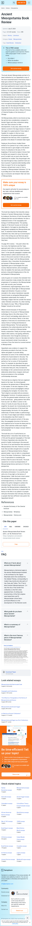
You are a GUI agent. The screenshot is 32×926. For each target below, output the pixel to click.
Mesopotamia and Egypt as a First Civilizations (14, 720)
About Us (4, 905)
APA (5, 526)
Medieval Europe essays (23, 859)
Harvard (17, 526)
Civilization (18, 43)
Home (3, 8)
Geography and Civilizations (9, 691)
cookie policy (15, 923)
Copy (16, 544)
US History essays (6, 837)
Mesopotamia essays (23, 788)
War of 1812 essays (7, 821)
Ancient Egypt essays (23, 797)
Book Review (10, 43)
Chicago (26, 526)
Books (10, 39)
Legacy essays (21, 852)
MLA (10, 526)
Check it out (19, 910)
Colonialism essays (6, 803)
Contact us (4, 909)
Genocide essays (6, 797)
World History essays (23, 812)
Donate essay (5, 892)
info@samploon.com (7, 884)
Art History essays (6, 852)
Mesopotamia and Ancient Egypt (10, 707)
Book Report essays (7, 828)
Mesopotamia (14, 8)
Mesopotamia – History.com (12, 515)
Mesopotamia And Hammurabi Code (11, 684)
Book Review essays (7, 846)
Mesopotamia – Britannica (12, 512)
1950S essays (21, 821)
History (8, 8)
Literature (16, 35)
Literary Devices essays (8, 859)
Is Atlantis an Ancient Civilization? (11, 713)
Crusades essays (22, 846)
